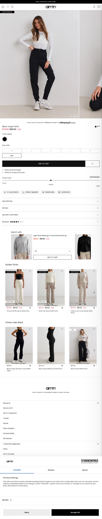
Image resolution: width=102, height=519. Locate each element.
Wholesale (7, 438)
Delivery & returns (50, 215)
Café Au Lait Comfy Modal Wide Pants (81, 312)
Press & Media (8, 428)
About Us (6, 403)
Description (50, 201)
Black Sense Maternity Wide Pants (50, 369)
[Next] (88, 247)
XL (90, 150)
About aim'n (8, 408)
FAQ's (5, 449)
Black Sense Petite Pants (79, 369)
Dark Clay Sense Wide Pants (48, 311)
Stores (5, 423)
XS (12, 150)
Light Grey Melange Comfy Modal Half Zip (50, 235)
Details (50, 208)
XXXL (12, 156)
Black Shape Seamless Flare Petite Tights (19, 370)
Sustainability (8, 433)
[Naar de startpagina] (51, 7)
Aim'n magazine (10, 413)
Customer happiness (11, 444)
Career (6, 418)
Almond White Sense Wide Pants (18, 311)
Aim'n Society (8, 454)
